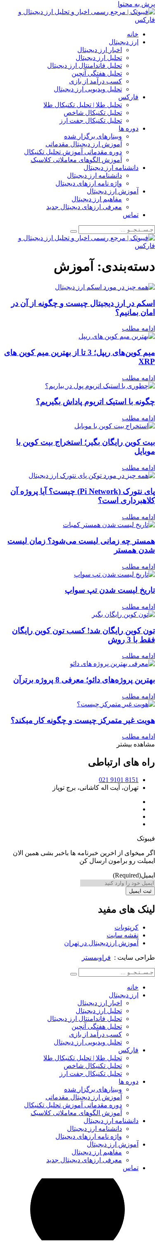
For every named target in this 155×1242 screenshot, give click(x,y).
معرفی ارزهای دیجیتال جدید (84, 206)
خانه (132, 34)
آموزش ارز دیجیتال (112, 191)
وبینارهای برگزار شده (93, 136)
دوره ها (128, 128)
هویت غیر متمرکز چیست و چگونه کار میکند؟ (83, 720)
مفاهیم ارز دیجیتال (97, 199)
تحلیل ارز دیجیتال (99, 57)
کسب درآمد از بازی (95, 81)
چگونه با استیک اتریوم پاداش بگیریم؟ (95, 401)
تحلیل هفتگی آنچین (97, 73)
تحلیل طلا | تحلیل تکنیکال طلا (82, 104)
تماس (130, 214)
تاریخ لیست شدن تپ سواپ (110, 590)
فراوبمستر (96, 957)
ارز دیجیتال (123, 41)
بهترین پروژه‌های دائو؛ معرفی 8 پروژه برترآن (84, 679)
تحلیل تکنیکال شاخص (93, 112)
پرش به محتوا (136, 3)
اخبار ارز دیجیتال (99, 49)
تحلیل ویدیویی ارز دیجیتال (88, 89)
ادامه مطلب (138, 328)
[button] (136, 744)
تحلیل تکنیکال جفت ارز (91, 120)
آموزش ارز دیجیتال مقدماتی (83, 144)
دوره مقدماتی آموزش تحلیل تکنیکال (73, 151)
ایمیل (134, 875)
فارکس (128, 96)
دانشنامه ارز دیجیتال (110, 167)
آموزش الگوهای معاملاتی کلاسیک (76, 159)
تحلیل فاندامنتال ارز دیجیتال (84, 65)
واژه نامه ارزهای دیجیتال (88, 183)
